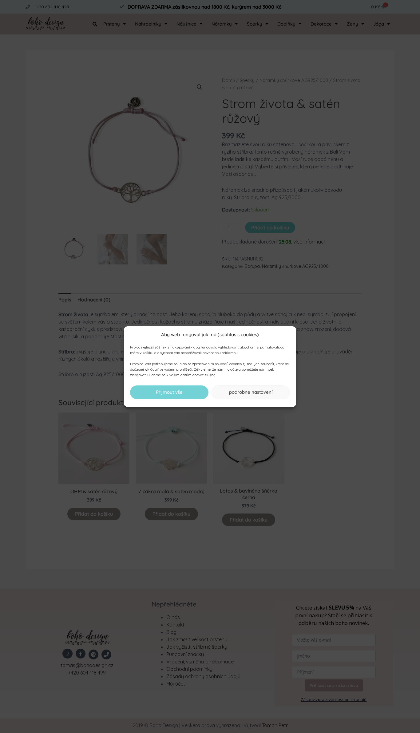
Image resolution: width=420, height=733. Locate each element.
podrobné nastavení (250, 392)
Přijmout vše (169, 392)
